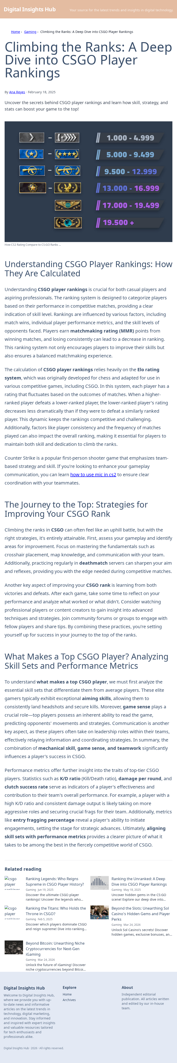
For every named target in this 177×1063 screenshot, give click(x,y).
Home (15, 31)
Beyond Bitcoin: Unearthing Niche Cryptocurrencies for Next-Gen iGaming (55, 949)
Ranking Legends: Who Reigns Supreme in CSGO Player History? (55, 881)
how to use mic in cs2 (93, 474)
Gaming (30, 31)
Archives (69, 1000)
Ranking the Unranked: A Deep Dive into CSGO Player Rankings (139, 881)
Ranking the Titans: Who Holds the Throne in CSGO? (56, 911)
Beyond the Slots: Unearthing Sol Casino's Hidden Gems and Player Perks (141, 914)
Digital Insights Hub (30, 9)
